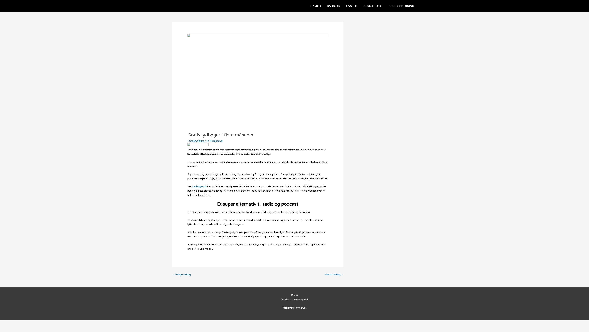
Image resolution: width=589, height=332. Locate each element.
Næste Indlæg (334, 274)
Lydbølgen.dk (199, 186)
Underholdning (196, 141)
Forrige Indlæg (181, 274)
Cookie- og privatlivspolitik (294, 299)
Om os (294, 295)
